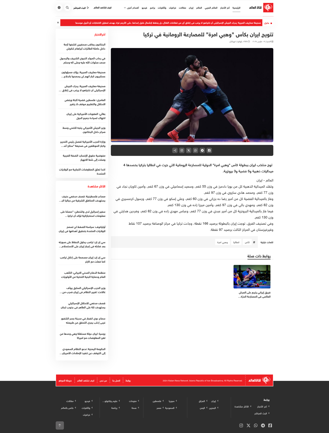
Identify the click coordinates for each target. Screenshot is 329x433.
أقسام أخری (132, 7)
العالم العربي (211, 7)
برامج (152, 7)
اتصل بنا (116, 380)
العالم (199, 7)
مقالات (182, 7)
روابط (128, 380)
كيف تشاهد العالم (103, 7)
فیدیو (144, 7)
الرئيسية (236, 7)
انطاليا (236, 242)
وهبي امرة (222, 242)
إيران (191, 7)
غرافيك (172, 7)
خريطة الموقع (65, 380)
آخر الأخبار (225, 7)
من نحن (103, 380)
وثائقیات (162, 7)
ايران (259, 179)
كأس (247, 242)
